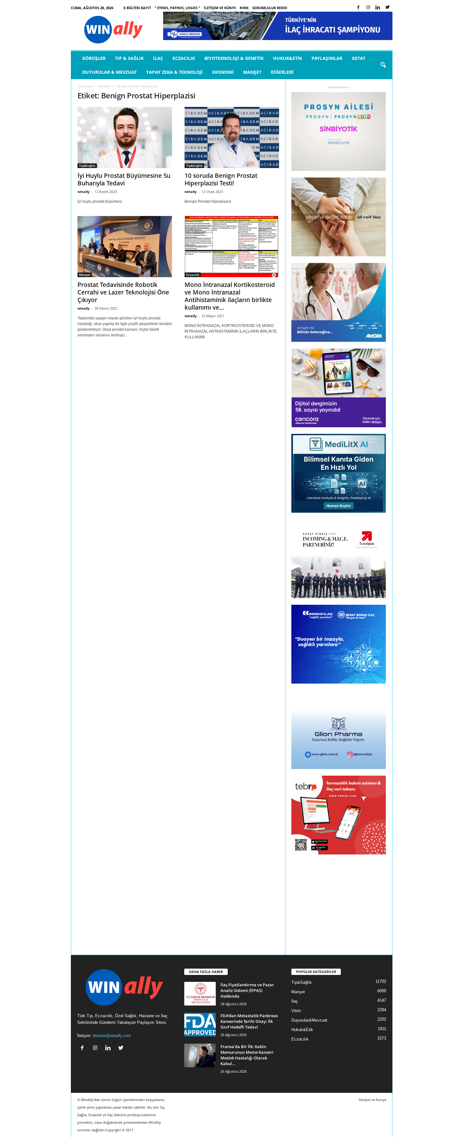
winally (83, 191)
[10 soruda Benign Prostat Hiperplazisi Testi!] (232, 137)
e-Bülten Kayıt (137, 7)
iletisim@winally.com (112, 1035)
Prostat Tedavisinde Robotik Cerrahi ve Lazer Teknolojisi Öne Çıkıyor (123, 292)
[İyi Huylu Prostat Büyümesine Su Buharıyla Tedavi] (124, 137)
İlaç (158, 58)
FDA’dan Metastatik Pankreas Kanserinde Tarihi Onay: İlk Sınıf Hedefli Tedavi (249, 1021)
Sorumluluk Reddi (269, 7)
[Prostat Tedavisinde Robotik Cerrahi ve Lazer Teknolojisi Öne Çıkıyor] (124, 246)
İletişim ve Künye (220, 7)
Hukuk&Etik (287, 58)
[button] (383, 65)
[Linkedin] (378, 7)
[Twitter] (388, 7)
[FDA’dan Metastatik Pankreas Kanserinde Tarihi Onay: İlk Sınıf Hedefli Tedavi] (200, 1024)
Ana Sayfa (84, 86)
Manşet (252, 72)
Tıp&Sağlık (87, 165)
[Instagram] (368, 7)
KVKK (244, 7)
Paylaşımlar (327, 58)
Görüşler (94, 58)
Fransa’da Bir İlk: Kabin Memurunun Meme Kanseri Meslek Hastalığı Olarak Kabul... (246, 1055)
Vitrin (296, 1010)
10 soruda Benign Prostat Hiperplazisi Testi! (221, 179)
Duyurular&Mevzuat (309, 1020)
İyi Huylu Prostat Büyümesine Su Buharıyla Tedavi (123, 179)
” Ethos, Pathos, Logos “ (177, 7)
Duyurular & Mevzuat (109, 72)
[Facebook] (358, 7)
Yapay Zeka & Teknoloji (174, 72)
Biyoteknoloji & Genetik (234, 58)
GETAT (358, 58)
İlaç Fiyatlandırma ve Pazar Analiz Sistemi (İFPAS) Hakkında (247, 990)
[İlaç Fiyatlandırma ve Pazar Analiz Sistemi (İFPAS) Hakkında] (200, 994)
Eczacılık (184, 58)
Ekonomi (223, 72)
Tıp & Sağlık (129, 58)
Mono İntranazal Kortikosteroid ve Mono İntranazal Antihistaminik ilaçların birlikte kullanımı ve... (230, 296)
